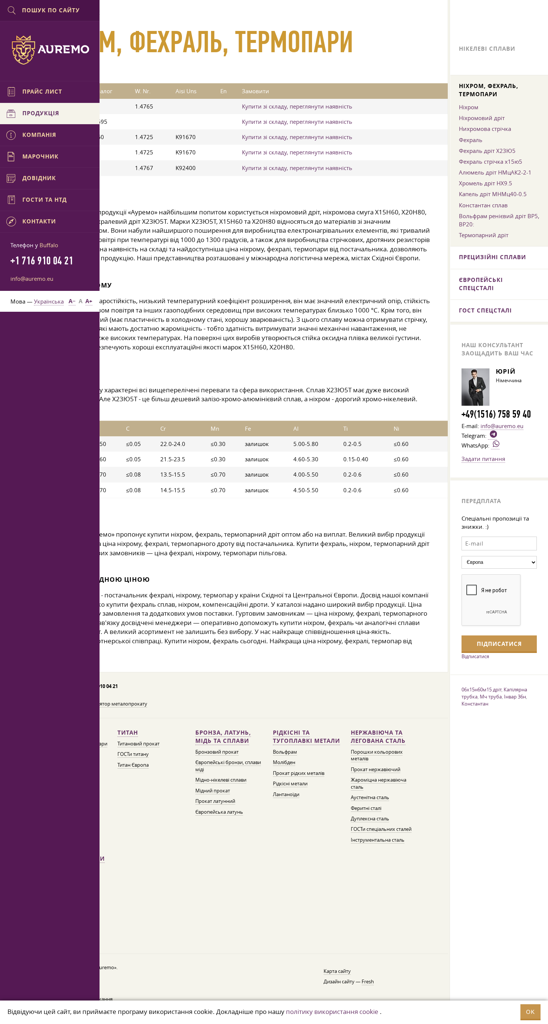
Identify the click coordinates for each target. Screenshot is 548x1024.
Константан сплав (483, 205)
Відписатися (475, 656)
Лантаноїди (286, 794)
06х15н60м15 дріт (481, 689)
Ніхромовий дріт (482, 118)
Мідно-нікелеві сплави (220, 780)
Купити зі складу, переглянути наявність (297, 106)
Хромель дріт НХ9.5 (485, 183)
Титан (127, 732)
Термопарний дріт (483, 235)
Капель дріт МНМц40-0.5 (493, 194)
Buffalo (49, 245)
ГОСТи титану (133, 754)
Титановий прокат (138, 744)
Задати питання (483, 458)
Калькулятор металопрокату (114, 704)
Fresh (368, 982)
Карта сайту (337, 971)
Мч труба (491, 696)
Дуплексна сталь (370, 819)
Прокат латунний (215, 801)
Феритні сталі (366, 808)
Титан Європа (133, 765)
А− (72, 301)
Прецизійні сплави (492, 257)
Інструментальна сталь (377, 840)
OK (530, 1012)
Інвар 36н (515, 696)
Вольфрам (285, 752)
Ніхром (468, 107)
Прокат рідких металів (298, 773)
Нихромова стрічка (485, 128)
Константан (475, 703)
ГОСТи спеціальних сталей (381, 829)
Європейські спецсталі (481, 284)
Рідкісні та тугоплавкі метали (306, 737)
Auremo (50, 50)
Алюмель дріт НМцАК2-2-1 (495, 172)
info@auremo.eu (31, 278)
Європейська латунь (219, 812)
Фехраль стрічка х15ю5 (490, 161)
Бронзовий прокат (217, 752)
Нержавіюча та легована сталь (378, 737)
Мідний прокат (212, 791)
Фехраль (470, 140)
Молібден (284, 762)
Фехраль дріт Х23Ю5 (487, 150)
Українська (49, 301)
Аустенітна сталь (370, 797)
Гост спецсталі (485, 310)
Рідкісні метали (290, 783)
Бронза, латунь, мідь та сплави (223, 737)
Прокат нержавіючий (375, 769)
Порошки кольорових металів (377, 755)
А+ (88, 301)
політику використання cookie (332, 1011)
